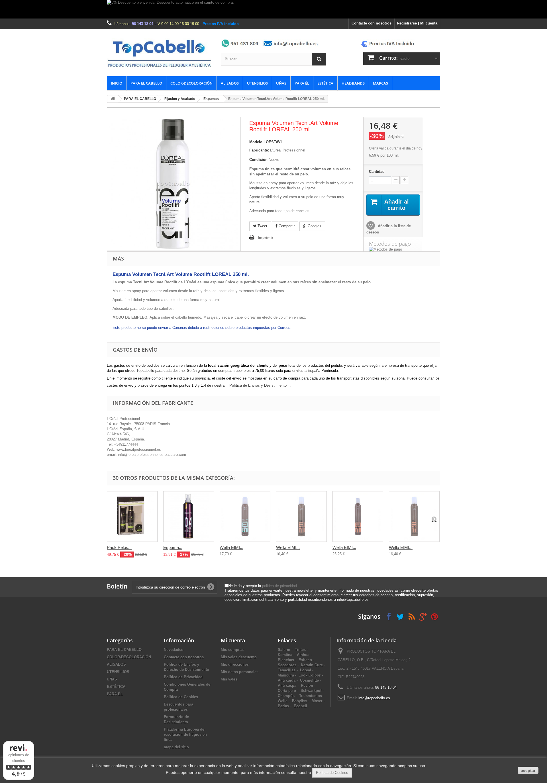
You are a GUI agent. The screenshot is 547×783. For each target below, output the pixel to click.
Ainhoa (303, 655)
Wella (282, 701)
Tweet (261, 226)
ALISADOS (230, 83)
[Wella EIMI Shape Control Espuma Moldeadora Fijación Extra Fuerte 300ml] (414, 516)
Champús (286, 696)
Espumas (211, 99)
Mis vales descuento (239, 657)
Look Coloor (310, 675)
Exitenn (305, 660)
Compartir (286, 226)
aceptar (528, 770)
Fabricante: (259, 150)
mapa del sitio (176, 747)
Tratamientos (310, 696)
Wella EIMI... (231, 547)
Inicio (116, 83)
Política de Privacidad (183, 677)
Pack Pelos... (119, 547)
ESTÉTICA (325, 83)
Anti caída (286, 680)
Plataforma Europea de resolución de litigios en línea (185, 734)
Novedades (173, 649)
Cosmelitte (309, 680)
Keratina (285, 655)
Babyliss (299, 701)
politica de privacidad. (280, 586)
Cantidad (377, 171)
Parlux (283, 706)
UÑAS (281, 83)
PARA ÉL (302, 83)
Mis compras (232, 649)
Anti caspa (287, 685)
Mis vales (229, 679)
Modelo (255, 142)
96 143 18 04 (142, 24)
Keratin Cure (312, 665)
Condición (258, 159)
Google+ (314, 226)
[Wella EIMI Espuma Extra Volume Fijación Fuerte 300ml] (301, 516)
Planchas (286, 660)
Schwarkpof (311, 690)
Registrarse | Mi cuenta (417, 23)
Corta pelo (287, 690)
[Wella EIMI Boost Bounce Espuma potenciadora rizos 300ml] (245, 516)
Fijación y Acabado (179, 99)
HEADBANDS (353, 83)
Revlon (307, 685)
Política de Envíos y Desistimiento (258, 385)
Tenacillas (286, 670)
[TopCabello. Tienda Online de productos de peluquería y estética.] (159, 53)
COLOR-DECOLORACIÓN (191, 83)
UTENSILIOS (257, 83)
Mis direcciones (235, 664)
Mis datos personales (239, 672)
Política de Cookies (181, 697)
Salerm (284, 649)
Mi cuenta (233, 640)
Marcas (380, 83)
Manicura (286, 675)
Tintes (300, 649)
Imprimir (265, 237)
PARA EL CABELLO (146, 83)
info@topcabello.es (374, 698)
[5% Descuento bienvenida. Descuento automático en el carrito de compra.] (273, 9)
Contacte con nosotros (371, 23)
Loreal (305, 670)
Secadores (287, 665)
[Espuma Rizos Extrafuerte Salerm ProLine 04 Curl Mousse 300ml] (188, 516)
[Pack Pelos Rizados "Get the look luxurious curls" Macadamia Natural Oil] (132, 516)
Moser (317, 701)
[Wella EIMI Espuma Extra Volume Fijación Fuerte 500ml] (357, 516)
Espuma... (172, 547)
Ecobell (300, 706)
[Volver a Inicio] (112, 99)
